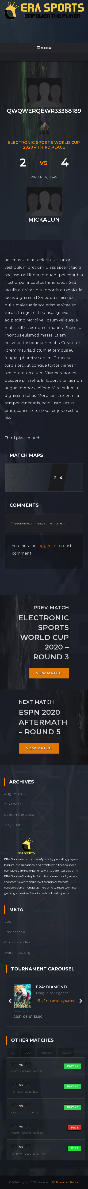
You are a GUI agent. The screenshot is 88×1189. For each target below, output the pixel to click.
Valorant (46, 1052)
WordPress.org (17, 952)
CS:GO (66, 1052)
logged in (47, 546)
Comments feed (18, 942)
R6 (13, 1052)
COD (28, 1052)
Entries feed (14, 932)
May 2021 (12, 825)
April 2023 (13, 804)
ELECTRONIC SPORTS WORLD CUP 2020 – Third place (44, 145)
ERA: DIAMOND (51, 987)
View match (49, 673)
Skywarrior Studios (67, 1182)
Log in (9, 921)
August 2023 (15, 794)
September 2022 (19, 814)
